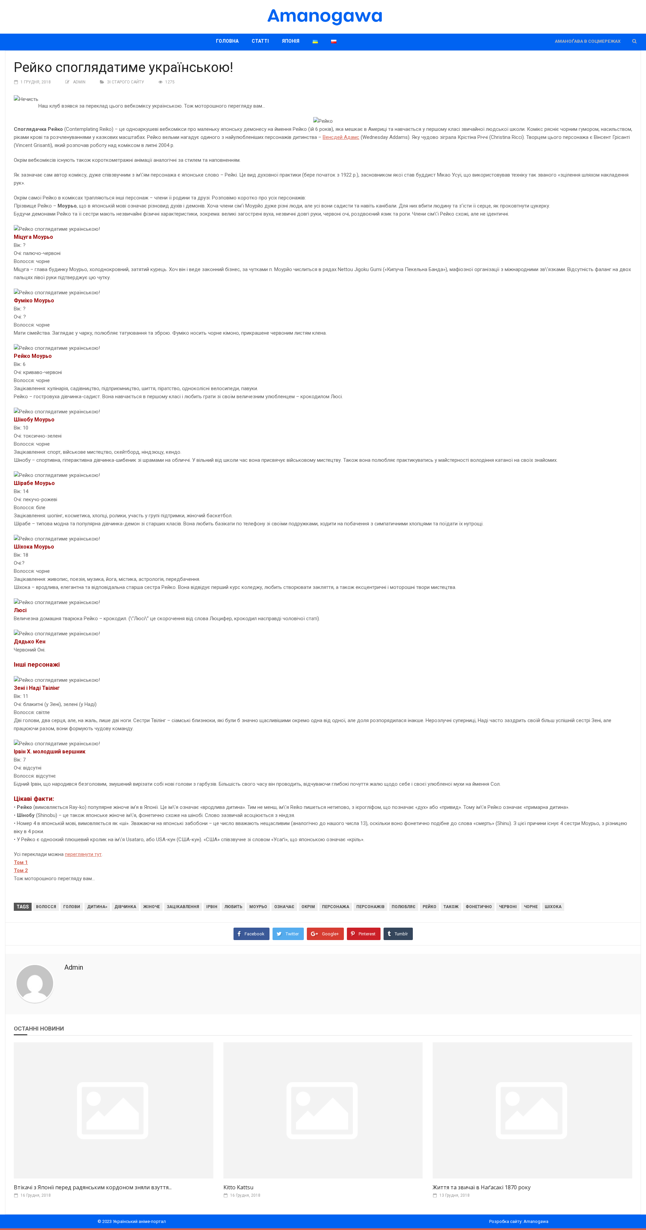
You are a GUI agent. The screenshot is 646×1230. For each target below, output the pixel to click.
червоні (508, 906)
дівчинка (125, 906)
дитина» (97, 906)
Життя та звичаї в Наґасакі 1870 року (482, 1187)
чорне (531, 906)
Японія (290, 41)
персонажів (370, 906)
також (451, 906)
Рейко (429, 906)
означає (284, 906)
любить (233, 906)
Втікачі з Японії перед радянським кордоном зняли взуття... (93, 1187)
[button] (634, 41)
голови (71, 906)
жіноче (151, 906)
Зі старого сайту (125, 82)
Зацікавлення (183, 906)
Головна (227, 41)
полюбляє (404, 906)
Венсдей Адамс (341, 137)
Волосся (46, 906)
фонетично (479, 906)
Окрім (308, 906)
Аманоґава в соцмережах (587, 41)
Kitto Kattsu (238, 1187)
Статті (260, 41)
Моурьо (258, 906)
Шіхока (553, 906)
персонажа (335, 906)
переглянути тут (83, 854)
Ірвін (211, 906)
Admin (79, 82)
